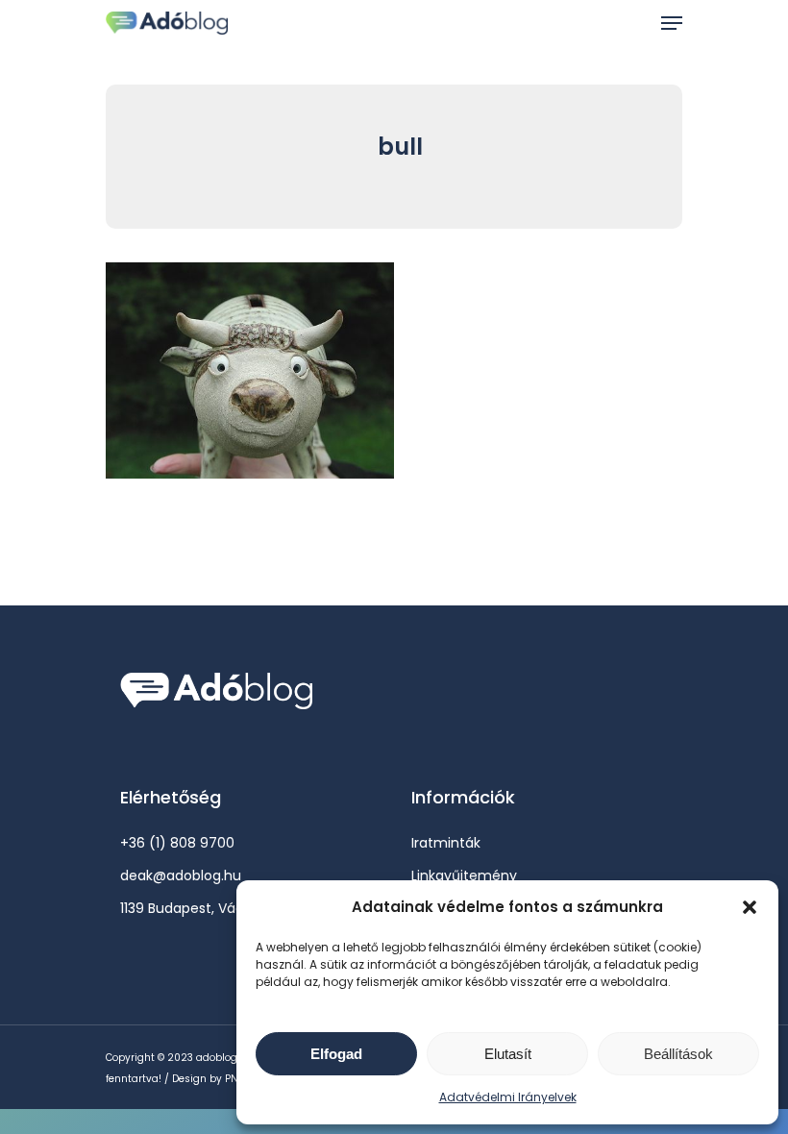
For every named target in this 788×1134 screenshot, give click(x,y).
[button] (749, 907)
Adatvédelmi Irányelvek (508, 1097)
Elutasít (507, 1054)
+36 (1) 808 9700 (177, 842)
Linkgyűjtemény (464, 875)
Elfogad (336, 1054)
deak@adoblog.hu (180, 875)
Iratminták (445, 842)
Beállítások (678, 1054)
